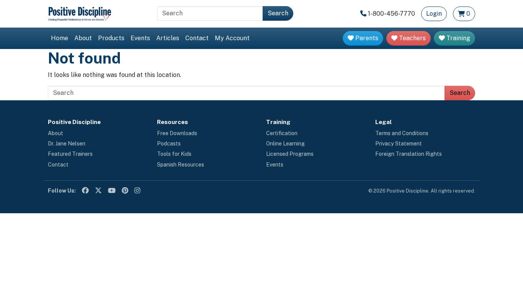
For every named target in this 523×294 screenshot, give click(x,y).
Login (434, 13)
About (55, 133)
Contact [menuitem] (197, 38)
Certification (281, 133)
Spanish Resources (180, 165)
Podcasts (169, 143)
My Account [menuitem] (232, 38)
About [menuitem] (83, 38)
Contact (58, 165)
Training (457, 38)
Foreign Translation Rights (408, 154)
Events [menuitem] (140, 38)
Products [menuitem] (111, 38)
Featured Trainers (70, 154)
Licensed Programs (290, 154)
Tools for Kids (174, 154)
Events (274, 165)
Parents (366, 38)
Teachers (411, 38)
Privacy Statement (398, 143)
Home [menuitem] (59, 38)
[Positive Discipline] (79, 13)
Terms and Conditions (401, 133)
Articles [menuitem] (167, 38)
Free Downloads (177, 133)
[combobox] (210, 13)
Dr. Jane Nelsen (66, 143)
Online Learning (285, 143)
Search (278, 13)
